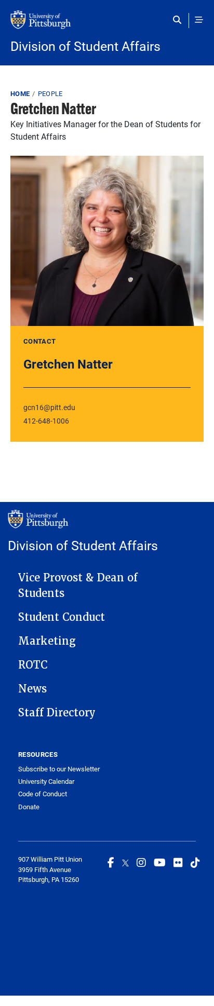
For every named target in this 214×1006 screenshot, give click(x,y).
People (50, 93)
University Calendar (46, 781)
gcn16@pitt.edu (49, 407)
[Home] (107, 24)
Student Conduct (61, 617)
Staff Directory (57, 712)
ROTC (32, 665)
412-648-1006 (46, 421)
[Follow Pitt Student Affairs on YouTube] (160, 862)
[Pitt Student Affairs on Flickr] (178, 862)
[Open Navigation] (199, 19)
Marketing (47, 641)
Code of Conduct (42, 794)
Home (20, 93)
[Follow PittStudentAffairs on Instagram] (141, 862)
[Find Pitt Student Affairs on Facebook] (111, 862)
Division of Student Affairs (85, 45)
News (32, 689)
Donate (28, 807)
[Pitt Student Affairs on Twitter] (125, 862)
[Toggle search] (179, 19)
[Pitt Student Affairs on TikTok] (195, 862)
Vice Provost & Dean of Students (78, 585)
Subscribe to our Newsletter (59, 769)
